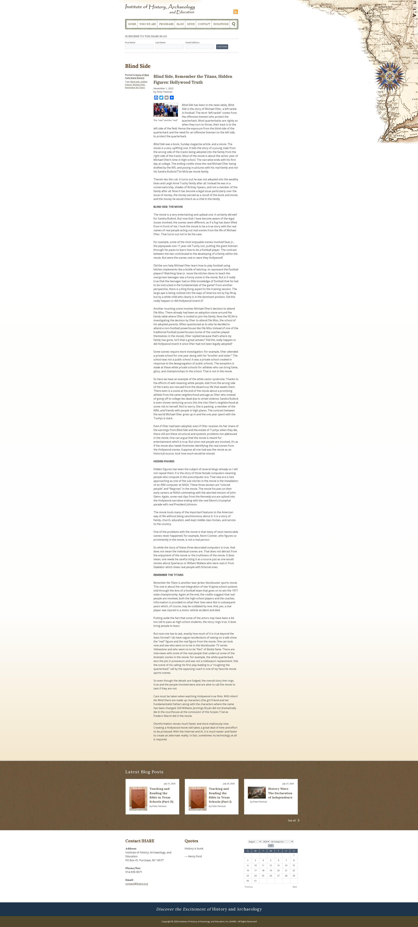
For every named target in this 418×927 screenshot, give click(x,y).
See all (292, 820)
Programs (166, 24)
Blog (180, 24)
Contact (204, 24)
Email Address (193, 42)
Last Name (160, 42)
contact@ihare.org (136, 884)
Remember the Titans (135, 87)
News (191, 24)
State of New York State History (137, 76)
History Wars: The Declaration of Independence (280, 793)
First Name (130, 42)
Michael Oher (139, 84)
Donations (220, 24)
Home (132, 24)
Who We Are (147, 24)
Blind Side (135, 81)
